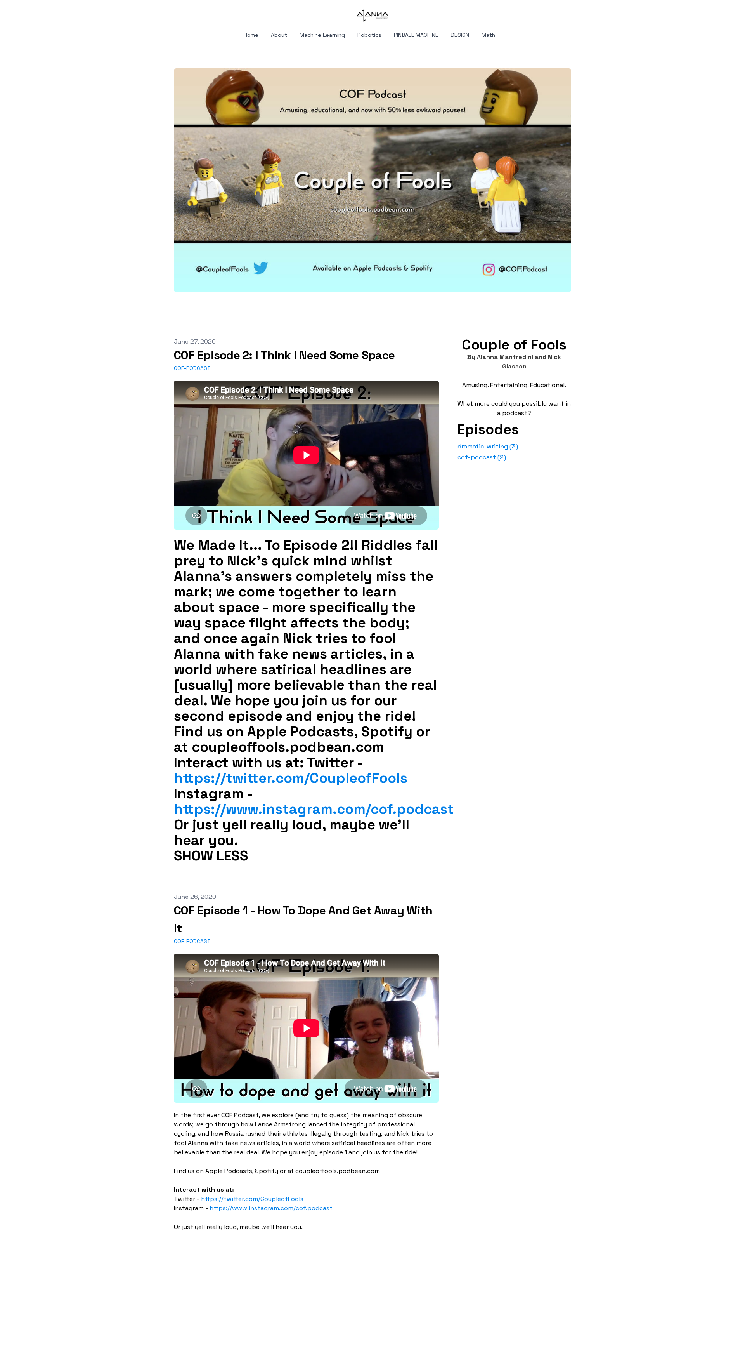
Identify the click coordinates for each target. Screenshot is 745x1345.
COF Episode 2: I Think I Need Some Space (284, 355)
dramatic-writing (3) (487, 446)
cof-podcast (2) (481, 457)
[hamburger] (139, 12)
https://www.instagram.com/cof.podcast (314, 809)
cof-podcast (192, 368)
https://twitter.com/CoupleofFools (290, 778)
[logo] (372, 15)
